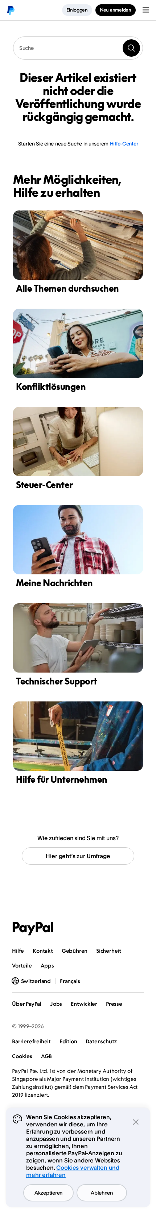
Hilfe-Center (124, 143)
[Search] (131, 48)
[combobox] (78, 48)
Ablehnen (102, 1193)
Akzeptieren (48, 1193)
